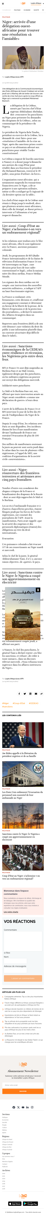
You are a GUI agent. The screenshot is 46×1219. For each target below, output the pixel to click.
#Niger (5, 703)
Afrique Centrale (7, 1144)
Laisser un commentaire (23, 978)
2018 (3, 1183)
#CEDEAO (33, 703)
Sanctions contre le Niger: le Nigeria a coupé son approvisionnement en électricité (22, 577)
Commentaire (10, 930)
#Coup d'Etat (19, 703)
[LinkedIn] (27, 1107)
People (4, 1125)
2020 (3, 1178)
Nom (6, 957)
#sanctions (7, 706)
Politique (17, 10)
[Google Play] (30, 1203)
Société (36, 10)
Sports (4, 1132)
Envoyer (23, 1091)
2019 (3, 1181)
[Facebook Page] (14, 1107)
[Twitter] (18, 1107)
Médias (4, 1130)
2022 (3, 1173)
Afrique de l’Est (6, 1147)
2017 (3, 1186)
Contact (4, 1164)
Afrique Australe (7, 1149)
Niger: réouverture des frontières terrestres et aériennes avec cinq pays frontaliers (21, 475)
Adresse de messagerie (15, 966)
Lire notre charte (11, 912)
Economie (27, 10)
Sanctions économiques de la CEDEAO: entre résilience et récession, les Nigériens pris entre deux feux (22, 353)
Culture (4, 1127)
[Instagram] (32, 1107)
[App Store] (15, 1203)
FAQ (3, 1159)
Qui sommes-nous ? (8, 1156)
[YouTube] (23, 1107)
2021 (3, 1176)
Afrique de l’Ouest (7, 1142)
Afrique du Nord (7, 1139)
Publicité (5, 1166)
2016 (3, 1189)
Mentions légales (7, 1161)
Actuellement (6, 10)
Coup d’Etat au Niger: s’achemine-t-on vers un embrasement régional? (21, 229)
